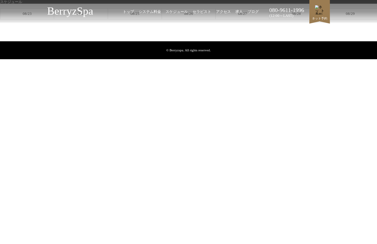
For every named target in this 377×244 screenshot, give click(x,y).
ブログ (253, 12)
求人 (239, 12)
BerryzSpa (70, 10)
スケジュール (177, 12)
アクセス (223, 12)
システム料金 (150, 12)
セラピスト (202, 12)
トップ (128, 12)
